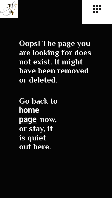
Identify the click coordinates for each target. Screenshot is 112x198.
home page (29, 114)
